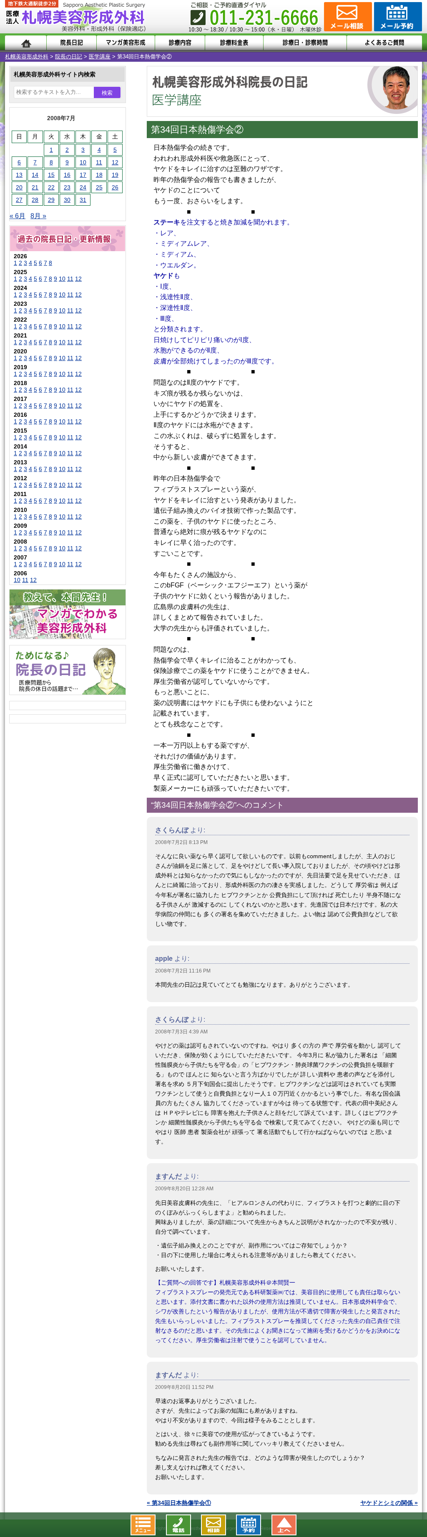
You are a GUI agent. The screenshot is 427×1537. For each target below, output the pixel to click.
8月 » (38, 215)
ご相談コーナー (347, 16)
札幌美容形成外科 (26, 56)
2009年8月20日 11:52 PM (184, 1387)
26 (115, 187)
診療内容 (180, 42)
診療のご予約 (397, 16)
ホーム (25, 42)
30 (67, 200)
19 (115, 174)
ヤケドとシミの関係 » (389, 1502)
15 (51, 174)
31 (83, 200)
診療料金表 (234, 42)
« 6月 (17, 215)
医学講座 (100, 56)
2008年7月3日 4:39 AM (181, 1031)
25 (99, 187)
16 (67, 174)
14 (35, 174)
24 (83, 187)
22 (51, 187)
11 (99, 162)
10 (83, 162)
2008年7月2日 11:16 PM (183, 970)
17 (83, 174)
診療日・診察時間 (305, 42)
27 (19, 200)
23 (67, 187)
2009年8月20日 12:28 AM (184, 1188)
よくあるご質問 (384, 42)
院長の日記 (68, 56)
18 (99, 174)
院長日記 (71, 42)
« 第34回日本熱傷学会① (179, 1502)
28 (35, 200)
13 (19, 174)
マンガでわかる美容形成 (126, 42)
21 (35, 187)
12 (115, 162)
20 (19, 187)
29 (51, 200)
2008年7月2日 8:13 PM (181, 842)
